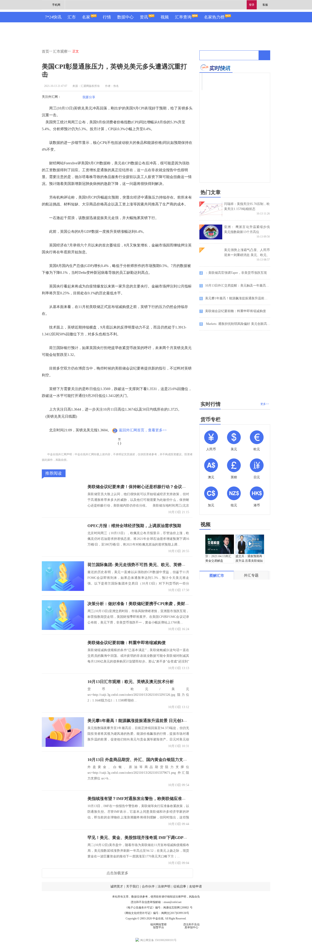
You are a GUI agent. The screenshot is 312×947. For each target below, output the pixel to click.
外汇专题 (251, 575)
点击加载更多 (117, 873)
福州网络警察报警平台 (158, 926)
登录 (251, 4)
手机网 (56, 4)
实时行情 (211, 404)
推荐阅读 (53, 473)
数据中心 (125, 17)
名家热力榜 (214, 17)
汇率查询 (183, 17)
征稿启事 (179, 886)
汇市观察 (60, 51)
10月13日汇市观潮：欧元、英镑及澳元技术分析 (130, 681)
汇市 (72, 17)
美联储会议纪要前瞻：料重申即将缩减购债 (126, 642)
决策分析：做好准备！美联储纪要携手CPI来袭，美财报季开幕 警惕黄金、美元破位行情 (167, 603)
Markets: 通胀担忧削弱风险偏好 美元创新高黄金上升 (235, 324)
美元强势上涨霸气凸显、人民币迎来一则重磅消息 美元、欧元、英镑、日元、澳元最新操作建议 (247, 255)
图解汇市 (216, 575)
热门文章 (211, 192)
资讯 (144, 17)
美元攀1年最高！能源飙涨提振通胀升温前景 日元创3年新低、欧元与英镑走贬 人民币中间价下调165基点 (182, 720)
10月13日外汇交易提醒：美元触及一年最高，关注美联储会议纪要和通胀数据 (235, 285)
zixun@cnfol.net (172, 902)
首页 (45, 51)
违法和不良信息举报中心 (191, 926)
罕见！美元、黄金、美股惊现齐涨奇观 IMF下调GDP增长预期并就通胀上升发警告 (162, 837)
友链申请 (195, 886)
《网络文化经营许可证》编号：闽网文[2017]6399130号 (156, 913)
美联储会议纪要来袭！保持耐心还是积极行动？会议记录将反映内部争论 (153, 486)
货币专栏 (211, 419)
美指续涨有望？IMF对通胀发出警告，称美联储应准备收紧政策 (144, 798)
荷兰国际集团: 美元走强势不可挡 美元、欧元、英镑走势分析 (142, 564)
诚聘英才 (116, 886)
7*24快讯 (53, 17)
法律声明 (164, 886)
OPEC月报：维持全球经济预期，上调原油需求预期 (134, 525)
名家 (86, 17)
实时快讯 (216, 67)
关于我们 (132, 886)
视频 (165, 17)
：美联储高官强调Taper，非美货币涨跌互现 (233, 273)
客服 (265, 4)
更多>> (264, 404)
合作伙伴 (148, 886)
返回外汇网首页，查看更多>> (143, 430)
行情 (107, 17)
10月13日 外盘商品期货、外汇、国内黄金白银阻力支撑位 (139, 759)
